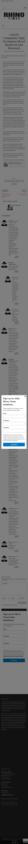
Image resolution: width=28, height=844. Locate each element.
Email (4, 413)
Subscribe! (14, 444)
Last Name (6, 427)
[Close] (25, 396)
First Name (6, 420)
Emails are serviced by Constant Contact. (10, 440)
